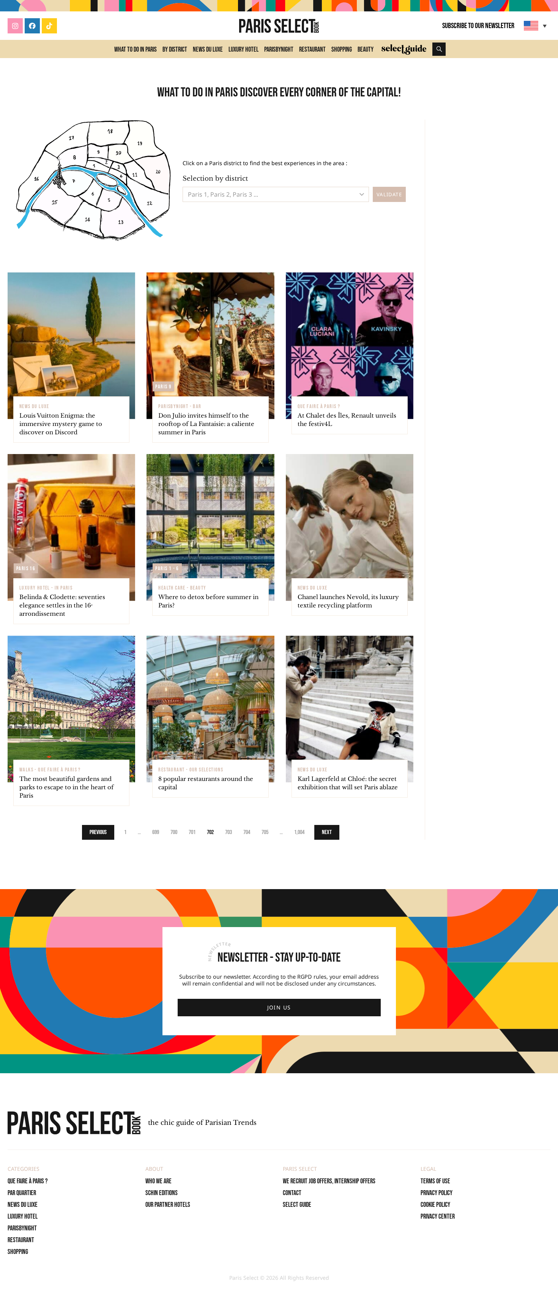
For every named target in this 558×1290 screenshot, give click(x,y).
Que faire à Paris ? (28, 1181)
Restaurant (312, 50)
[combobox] (276, 194)
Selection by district (215, 179)
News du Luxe (208, 50)
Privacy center (438, 1217)
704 (246, 832)
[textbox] (266, 194)
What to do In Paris (135, 50)
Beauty (366, 50)
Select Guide (297, 1205)
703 (228, 832)
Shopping (341, 50)
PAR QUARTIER (22, 1193)
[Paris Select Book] (74, 1122)
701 (192, 832)
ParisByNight (278, 50)
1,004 (299, 832)
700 (173, 832)
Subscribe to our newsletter (478, 25)
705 (265, 832)
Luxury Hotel (244, 50)
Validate (389, 194)
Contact (292, 1193)
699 (155, 832)
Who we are (158, 1181)
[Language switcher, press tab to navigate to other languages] (536, 25)
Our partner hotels (167, 1205)
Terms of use (435, 1181)
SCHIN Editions (161, 1193)
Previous (98, 832)
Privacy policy (436, 1193)
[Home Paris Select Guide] (404, 49)
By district (174, 50)
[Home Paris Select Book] (279, 26)
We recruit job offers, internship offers (329, 1181)
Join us (279, 1007)
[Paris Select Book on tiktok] (49, 25)
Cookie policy (435, 1205)
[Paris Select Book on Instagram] (15, 25)
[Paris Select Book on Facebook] (32, 25)
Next (327, 832)
